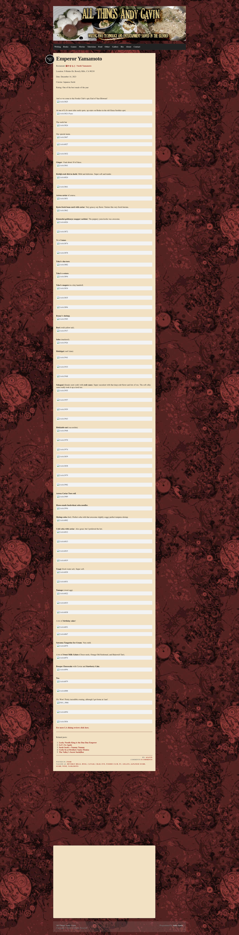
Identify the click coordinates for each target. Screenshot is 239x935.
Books (65, 46)
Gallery (115, 46)
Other (107, 46)
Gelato (126, 764)
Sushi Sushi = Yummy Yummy (72, 747)
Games (74, 46)
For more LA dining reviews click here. (72, 727)
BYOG (84, 764)
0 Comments (146, 759)
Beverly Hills (74, 764)
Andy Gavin (178, 925)
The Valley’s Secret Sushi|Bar (71, 752)
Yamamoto (73, 766)
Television (91, 46)
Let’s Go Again (65, 744)
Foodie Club (112, 764)
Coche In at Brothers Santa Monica (74, 749)
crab (98, 764)
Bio (122, 46)
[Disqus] (104, 808)
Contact (137, 46)
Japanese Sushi (138, 764)
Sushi (58, 766)
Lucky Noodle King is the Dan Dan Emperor (78, 742)
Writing (57, 46)
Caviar (91, 764)
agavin (149, 757)
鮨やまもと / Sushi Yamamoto (78, 65)
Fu (120, 764)
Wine (64, 766)
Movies (82, 46)
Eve (103, 764)
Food (100, 46)
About (128, 46)
